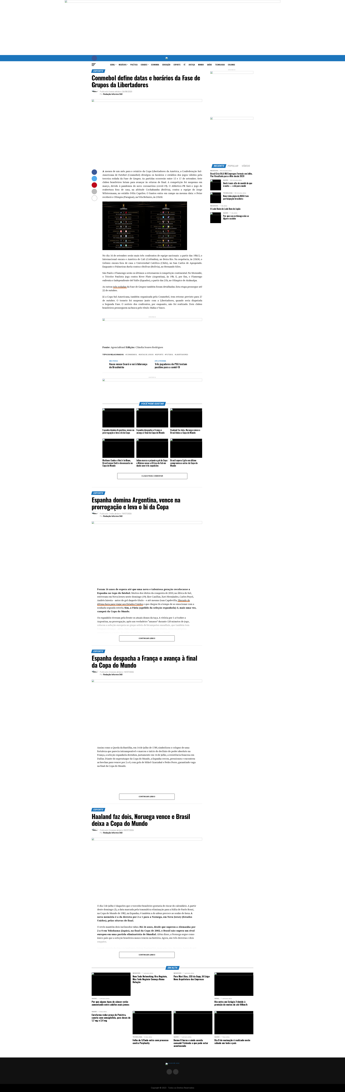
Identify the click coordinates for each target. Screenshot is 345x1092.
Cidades (144, 64)
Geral (112, 64)
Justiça (192, 64)
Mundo (201, 64)
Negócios (122, 64)
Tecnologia (220, 64)
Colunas (231, 64)
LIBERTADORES (182, 355)
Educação (166, 64)
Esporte (177, 64)
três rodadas (120, 286)
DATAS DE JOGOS (146, 355)
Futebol (169, 355)
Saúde (209, 64)
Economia (155, 64)
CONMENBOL (131, 355)
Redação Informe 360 (112, 94)
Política (133, 64)
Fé (184, 64)
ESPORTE (159, 355)
